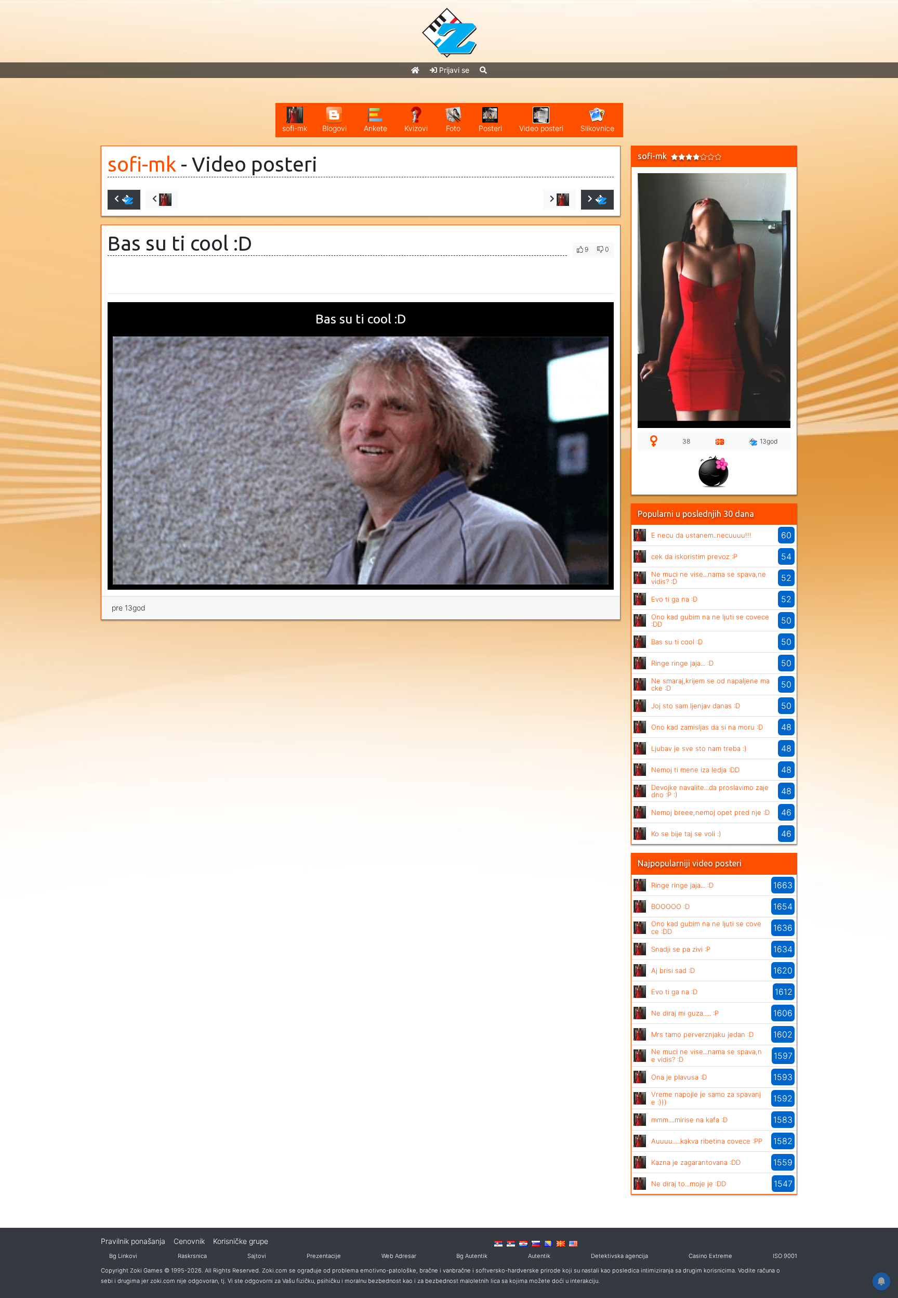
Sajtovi (256, 1256)
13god (769, 441)
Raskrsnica (192, 1256)
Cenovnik (189, 1241)
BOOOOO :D (670, 906)
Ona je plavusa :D (679, 1077)
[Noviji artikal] (124, 200)
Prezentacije (324, 1256)
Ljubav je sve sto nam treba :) (699, 748)
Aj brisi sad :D (673, 970)
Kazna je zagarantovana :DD (696, 1162)
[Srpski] (511, 1243)
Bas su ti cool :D (677, 642)
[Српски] (498, 1243)
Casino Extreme (710, 1256)
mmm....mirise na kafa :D (689, 1119)
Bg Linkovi (123, 1256)
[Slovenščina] (536, 1243)
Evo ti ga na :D (674, 599)
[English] (573, 1243)
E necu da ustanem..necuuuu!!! (701, 535)
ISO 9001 (785, 1256)
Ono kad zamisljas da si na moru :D (707, 727)
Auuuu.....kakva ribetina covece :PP (706, 1141)
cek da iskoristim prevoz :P (694, 556)
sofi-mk (142, 164)
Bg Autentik (471, 1256)
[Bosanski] (548, 1243)
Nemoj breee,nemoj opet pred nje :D (710, 812)
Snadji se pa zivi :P (680, 949)
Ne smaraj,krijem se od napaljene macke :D (710, 684)
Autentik (539, 1256)
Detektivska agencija (619, 1256)
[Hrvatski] (523, 1243)
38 (686, 441)
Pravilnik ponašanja (133, 1241)
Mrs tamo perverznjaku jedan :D (702, 1034)
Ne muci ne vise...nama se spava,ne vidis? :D (708, 578)
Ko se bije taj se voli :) (686, 833)
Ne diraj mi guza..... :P (685, 1013)
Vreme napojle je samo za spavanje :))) (706, 1098)
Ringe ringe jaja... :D (682, 663)
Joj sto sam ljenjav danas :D (695, 706)
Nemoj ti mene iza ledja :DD (695, 769)
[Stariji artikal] (597, 200)
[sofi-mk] (639, 534)
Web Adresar (398, 1256)
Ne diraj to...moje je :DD (688, 1183)
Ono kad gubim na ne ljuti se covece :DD (710, 620)
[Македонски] (561, 1243)
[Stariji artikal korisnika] (559, 200)
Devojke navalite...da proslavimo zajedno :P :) (710, 791)
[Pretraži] (483, 70)
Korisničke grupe (240, 1241)
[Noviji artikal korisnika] (162, 200)
